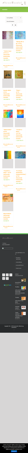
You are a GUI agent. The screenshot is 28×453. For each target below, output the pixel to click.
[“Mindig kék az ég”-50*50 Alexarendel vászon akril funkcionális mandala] (20, 35)
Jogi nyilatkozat (20, 265)
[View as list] (15, 25)
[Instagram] (7, 274)
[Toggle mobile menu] (25, 2)
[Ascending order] (20, 17)
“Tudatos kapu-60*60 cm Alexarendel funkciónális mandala (7, 54)
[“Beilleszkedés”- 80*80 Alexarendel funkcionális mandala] (7, 118)
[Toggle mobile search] (25, 4)
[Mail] (7, 278)
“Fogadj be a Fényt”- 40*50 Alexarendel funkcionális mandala (7, 174)
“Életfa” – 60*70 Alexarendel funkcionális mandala (19, 94)
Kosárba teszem (6, 66)
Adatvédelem (19, 262)
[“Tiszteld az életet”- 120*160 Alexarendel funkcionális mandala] (20, 118)
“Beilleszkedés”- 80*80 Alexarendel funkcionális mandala (7, 133)
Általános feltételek (18, 258)
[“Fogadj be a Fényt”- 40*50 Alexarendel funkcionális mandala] (7, 159)
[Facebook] (3, 274)
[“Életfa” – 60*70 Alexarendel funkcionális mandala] (20, 79)
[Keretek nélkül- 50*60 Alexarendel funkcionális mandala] (7, 79)
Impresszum (18, 268)
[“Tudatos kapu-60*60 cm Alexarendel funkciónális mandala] (7, 40)
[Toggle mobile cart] (22, 4)
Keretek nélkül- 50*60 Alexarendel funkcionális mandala (7, 94)
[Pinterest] (10, 274)
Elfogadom (14, 451)
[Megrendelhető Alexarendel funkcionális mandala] (7, 202)
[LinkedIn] (3, 278)
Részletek (10, 65)
